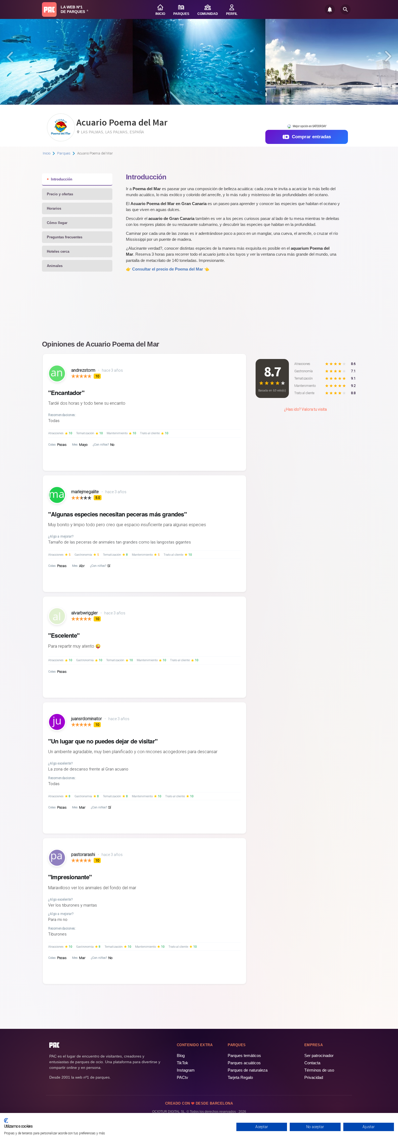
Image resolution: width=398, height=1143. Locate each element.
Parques (63, 153)
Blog (181, 1055)
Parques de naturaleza (247, 1070)
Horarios (54, 208)
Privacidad (313, 1077)
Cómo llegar (57, 223)
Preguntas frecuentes (64, 237)
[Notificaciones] (330, 9)
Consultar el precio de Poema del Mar (167, 269)
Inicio (46, 153)
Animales (55, 266)
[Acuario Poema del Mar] (60, 139)
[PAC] (49, 9)
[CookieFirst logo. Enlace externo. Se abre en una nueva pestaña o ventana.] (6, 1120)
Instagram (186, 1070)
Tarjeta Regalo (240, 1077)
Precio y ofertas (60, 194)
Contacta (312, 1062)
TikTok (182, 1062)
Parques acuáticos (244, 1062)
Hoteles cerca (58, 251)
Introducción (61, 179)
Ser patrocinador (319, 1055)
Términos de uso (319, 1070)
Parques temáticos (244, 1055)
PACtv (182, 1077)
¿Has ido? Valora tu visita (305, 409)
